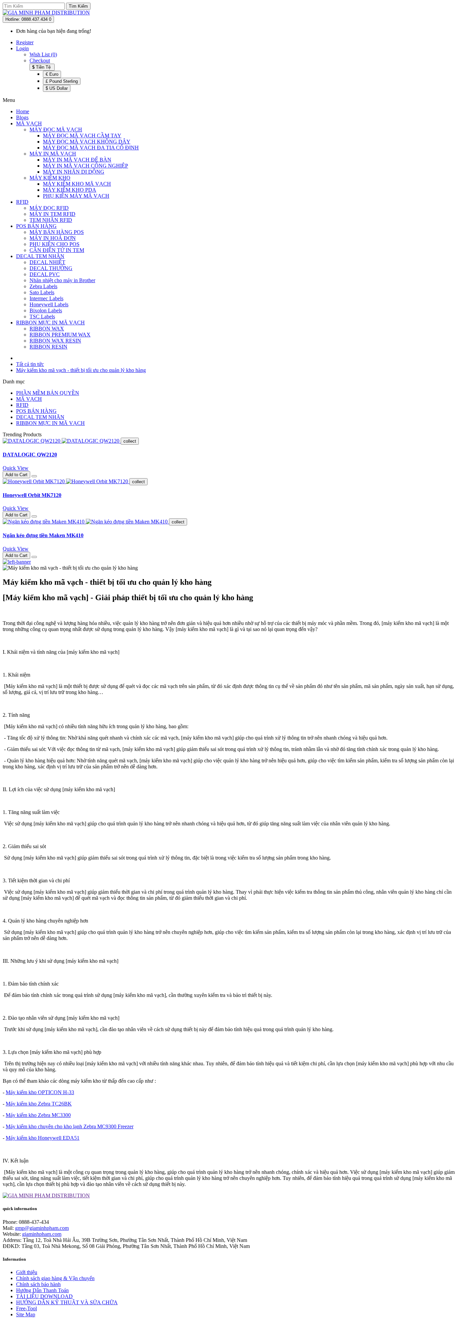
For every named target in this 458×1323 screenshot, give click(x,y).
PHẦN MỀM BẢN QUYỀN (47, 393)
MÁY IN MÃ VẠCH (53, 153)
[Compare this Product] (34, 476)
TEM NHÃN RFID (51, 220)
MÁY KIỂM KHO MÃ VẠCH (77, 184)
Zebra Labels (43, 286)
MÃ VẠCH (29, 123)
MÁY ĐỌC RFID (49, 208)
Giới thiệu (26, 1272)
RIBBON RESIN (48, 347)
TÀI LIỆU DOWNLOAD (44, 1296)
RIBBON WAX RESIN (55, 340)
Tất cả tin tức (30, 364)
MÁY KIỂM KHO (50, 178)
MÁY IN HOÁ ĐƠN (53, 238)
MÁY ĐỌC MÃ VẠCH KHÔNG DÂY (86, 141)
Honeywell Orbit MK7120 (32, 495)
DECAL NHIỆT (47, 262)
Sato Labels (42, 292)
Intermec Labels (46, 298)
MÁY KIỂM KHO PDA (69, 190)
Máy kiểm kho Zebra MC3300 (38, 1115)
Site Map (25, 1314)
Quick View (15, 468)
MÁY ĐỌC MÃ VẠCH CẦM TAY (82, 135)
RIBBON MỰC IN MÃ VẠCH (50, 322)
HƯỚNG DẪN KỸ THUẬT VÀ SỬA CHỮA (67, 1302)
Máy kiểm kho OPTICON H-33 (40, 1092)
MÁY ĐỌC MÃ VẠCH (56, 129)
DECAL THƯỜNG (51, 268)
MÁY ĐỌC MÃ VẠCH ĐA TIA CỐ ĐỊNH (91, 147)
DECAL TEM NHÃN (40, 256)
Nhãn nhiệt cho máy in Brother (62, 280)
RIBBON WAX (47, 328)
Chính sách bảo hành (38, 1284)
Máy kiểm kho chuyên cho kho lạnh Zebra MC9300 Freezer (69, 1126)
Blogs (22, 117)
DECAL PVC (45, 274)
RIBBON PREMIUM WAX (60, 334)
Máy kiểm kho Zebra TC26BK (39, 1104)
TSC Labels (42, 316)
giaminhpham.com (41, 1234)
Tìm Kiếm (78, 6)
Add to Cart (16, 474)
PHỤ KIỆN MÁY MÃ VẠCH (76, 196)
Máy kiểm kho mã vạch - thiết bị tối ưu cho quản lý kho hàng (81, 370)
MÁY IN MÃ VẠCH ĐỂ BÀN (77, 160)
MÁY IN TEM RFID (52, 214)
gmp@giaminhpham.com (42, 1228)
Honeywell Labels (49, 304)
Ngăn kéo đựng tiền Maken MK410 (43, 535)
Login (22, 48)
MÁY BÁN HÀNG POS (57, 232)
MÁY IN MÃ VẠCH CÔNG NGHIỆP (85, 166)
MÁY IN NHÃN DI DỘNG (73, 172)
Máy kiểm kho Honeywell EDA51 (42, 1138)
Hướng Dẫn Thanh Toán (42, 1290)
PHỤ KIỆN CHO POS (54, 244)
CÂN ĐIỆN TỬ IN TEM (57, 250)
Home (22, 111)
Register (25, 42)
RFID (22, 202)
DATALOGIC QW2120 (30, 454)
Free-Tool (26, 1308)
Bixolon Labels (46, 310)
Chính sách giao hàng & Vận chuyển (55, 1278)
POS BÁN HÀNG (36, 226)
